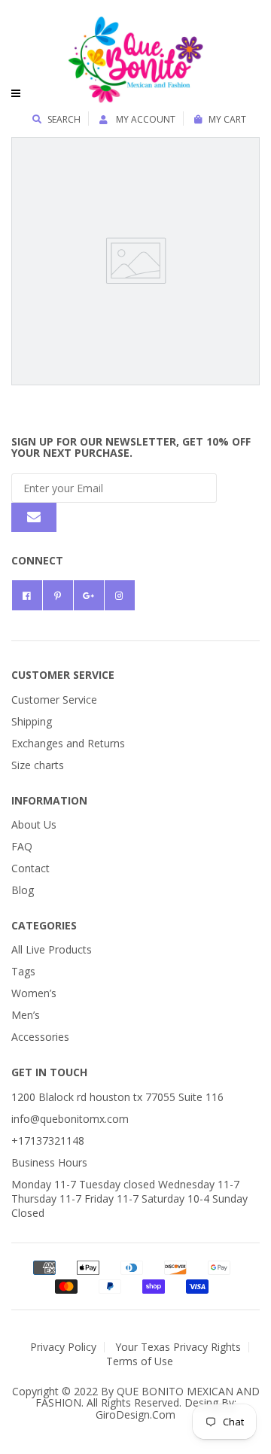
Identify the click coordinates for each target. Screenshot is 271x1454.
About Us (33, 824)
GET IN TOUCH (49, 1072)
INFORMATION (49, 800)
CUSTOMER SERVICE (62, 675)
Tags (23, 971)
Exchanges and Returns (68, 743)
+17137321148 (47, 1140)
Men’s (25, 1015)
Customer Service (54, 699)
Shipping (31, 721)
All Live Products (51, 949)
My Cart (227, 119)
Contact (30, 868)
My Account (144, 119)
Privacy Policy (63, 1347)
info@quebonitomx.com (70, 1119)
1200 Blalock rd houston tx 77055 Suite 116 (117, 1097)
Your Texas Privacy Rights (178, 1347)
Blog (22, 890)
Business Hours (49, 1162)
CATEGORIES (44, 925)
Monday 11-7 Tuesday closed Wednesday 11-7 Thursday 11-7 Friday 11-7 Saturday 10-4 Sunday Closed (129, 1198)
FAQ (21, 846)
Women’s (33, 993)
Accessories (40, 1037)
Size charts (37, 765)
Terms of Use (139, 1361)
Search (64, 119)
